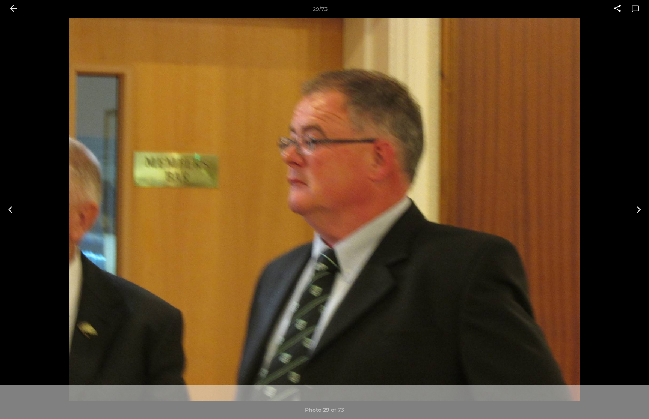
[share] (617, 9)
